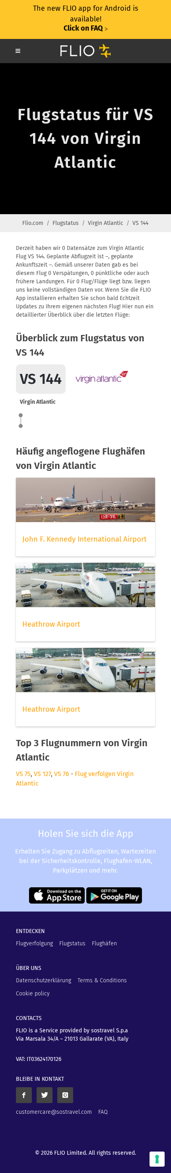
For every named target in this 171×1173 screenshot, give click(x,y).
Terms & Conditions (102, 980)
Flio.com (32, 223)
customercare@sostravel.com (54, 1112)
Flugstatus (65, 223)
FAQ (103, 1112)
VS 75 (23, 774)
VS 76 (61, 774)
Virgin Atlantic (105, 223)
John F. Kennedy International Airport (84, 539)
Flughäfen (104, 943)
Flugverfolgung (34, 943)
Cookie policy (33, 993)
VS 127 (42, 774)
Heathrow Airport (51, 624)
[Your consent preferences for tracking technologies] (157, 1159)
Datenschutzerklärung (43, 980)
